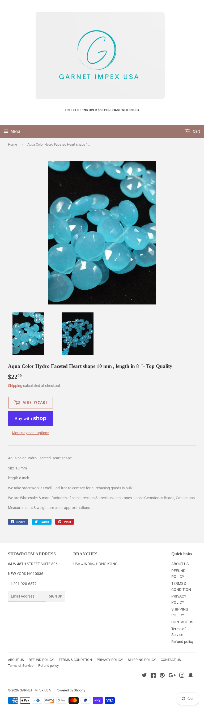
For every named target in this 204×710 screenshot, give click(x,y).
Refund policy (182, 641)
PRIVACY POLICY (110, 660)
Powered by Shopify (70, 690)
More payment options (30, 433)
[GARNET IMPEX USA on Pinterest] (162, 676)
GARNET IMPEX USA (35, 690)
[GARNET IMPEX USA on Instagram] (182, 676)
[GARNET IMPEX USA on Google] (172, 676)
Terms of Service (20, 666)
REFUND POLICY (41, 660)
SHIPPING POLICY (142, 660)
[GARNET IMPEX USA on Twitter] (144, 676)
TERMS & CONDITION (75, 660)
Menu (15, 131)
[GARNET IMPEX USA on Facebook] (153, 676)
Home (12, 144)
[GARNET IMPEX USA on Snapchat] (190, 676)
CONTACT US (182, 622)
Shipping (15, 386)
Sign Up (55, 596)
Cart (196, 131)
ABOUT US (180, 564)
